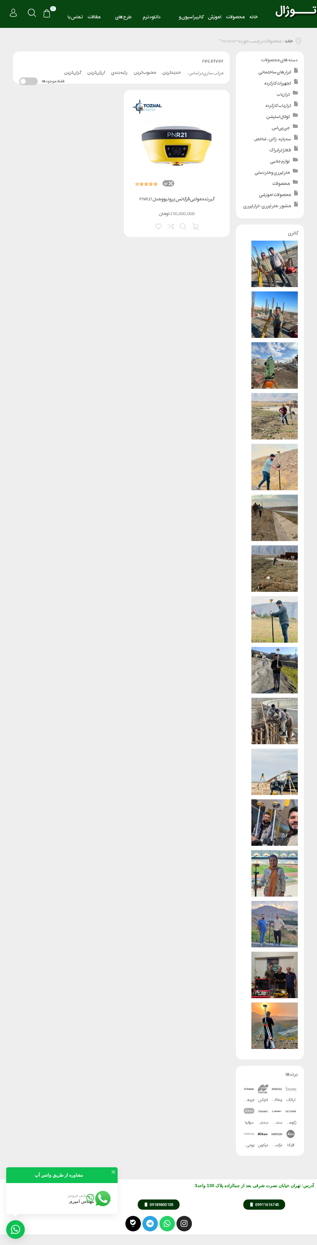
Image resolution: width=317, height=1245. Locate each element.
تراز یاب (283, 94)
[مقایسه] (171, 225)
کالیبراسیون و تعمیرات (191, 19)
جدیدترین (171, 72)
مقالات (94, 17)
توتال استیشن (278, 116)
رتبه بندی (119, 72)
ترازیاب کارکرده (278, 105)
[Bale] (133, 1223)
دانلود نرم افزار (152, 19)
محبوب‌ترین (145, 72)
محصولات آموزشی (275, 195)
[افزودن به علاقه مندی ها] (158, 225)
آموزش (214, 17)
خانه (254, 17)
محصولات (235, 17)
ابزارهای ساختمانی (274, 72)
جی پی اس (281, 128)
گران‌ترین (72, 72)
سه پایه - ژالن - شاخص (272, 139)
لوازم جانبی (280, 161)
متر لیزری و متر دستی (272, 172)
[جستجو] (32, 13)
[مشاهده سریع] (183, 225)
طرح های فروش (123, 19)
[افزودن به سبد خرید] (196, 225)
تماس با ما (75, 19)
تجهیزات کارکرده (277, 83)
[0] (47, 14)
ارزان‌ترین (96, 72)
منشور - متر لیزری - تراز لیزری (267, 206)
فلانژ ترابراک (280, 150)
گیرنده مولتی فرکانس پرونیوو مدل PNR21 (176, 199)
